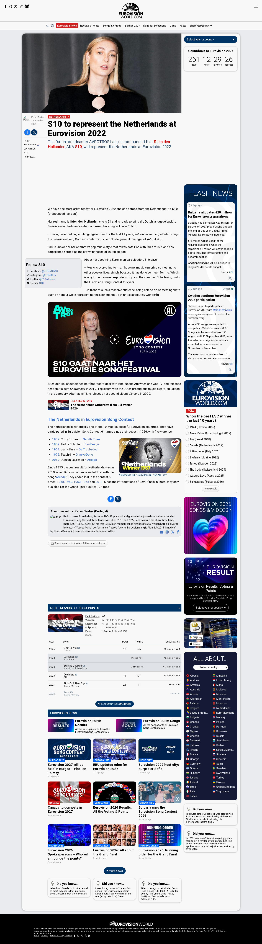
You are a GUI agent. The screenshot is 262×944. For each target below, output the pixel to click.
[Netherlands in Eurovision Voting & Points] (65, 623)
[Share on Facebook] (27, 132)
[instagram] (166, 532)
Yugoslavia (222, 791)
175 (139, 649)
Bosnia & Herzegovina (199, 712)
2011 (99, 482)
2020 (52, 693)
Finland (193, 749)
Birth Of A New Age (75, 684)
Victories (89, 620)
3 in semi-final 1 (172, 649)
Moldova (221, 689)
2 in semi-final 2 (172, 658)
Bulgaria (194, 717)
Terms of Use (56, 936)
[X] (171, 532)
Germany (195, 763)
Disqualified (137, 658)
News (67, 25)
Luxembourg (223, 680)
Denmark (194, 740)
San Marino (223, 740)
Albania (194, 675)
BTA (231, 272)
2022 (52, 675)
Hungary (194, 773)
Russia (220, 735)
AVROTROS (29, 149)
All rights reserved (42, 933)
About (36, 936)
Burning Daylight (76, 667)
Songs (112, 25)
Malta (219, 685)
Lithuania (221, 675)
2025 (52, 649)
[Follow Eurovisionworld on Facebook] (6, 6)
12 (124, 649)
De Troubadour (89, 449)
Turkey (220, 777)
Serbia (220, 745)
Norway (220, 717)
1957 (55, 439)
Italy (192, 791)
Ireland (193, 782)
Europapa (69, 658)
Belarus (194, 703)
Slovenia (221, 759)
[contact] (160, 532)
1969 (55, 449)
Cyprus (193, 731)
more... (88, 635)
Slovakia (221, 754)
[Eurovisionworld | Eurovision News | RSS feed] (89, 936)
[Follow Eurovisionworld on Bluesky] (27, 6)
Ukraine (220, 782)
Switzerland (223, 773)
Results (89, 25)
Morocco (221, 703)
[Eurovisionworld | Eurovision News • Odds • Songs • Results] (131, 11)
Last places (91, 623)
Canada (194, 722)
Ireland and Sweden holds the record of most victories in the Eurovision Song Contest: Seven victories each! (69, 888)
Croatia (194, 726)
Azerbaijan (195, 698)
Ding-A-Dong (84, 454)
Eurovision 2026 (210, 507)
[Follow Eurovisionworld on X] (16, 6)
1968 (85, 482)
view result (211, 488)
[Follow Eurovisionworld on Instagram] (10, 6)
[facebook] (177, 532)
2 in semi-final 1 (172, 676)
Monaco (221, 694)
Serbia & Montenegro (226, 749)
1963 (77, 482)
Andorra (194, 680)
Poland (220, 722)
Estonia (194, 745)
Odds (173, 25)
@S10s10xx (49, 275)
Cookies (68, 936)
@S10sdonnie (47, 279)
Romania (221, 731)
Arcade (92, 459)
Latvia (193, 796)
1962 (68, 482)
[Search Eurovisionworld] (47, 25)
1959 (55, 444)
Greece (193, 768)
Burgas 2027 (132, 25)
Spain (219, 763)
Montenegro (223, 698)
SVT (231, 364)
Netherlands (30, 144)
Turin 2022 (29, 157)
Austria (193, 694)
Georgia (194, 759)
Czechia (194, 735)
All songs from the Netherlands (114, 704)
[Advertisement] (114, 178)
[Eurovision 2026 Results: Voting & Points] (210, 571)
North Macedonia (225, 712)
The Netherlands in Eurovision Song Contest (91, 419)
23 (124, 684)
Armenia (194, 685)
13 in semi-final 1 (171, 667)
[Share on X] (34, 132)
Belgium (194, 708)
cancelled (175, 693)
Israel (192, 786)
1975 (55, 454)
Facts (183, 25)
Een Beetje (92, 444)
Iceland (193, 777)
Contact (44, 936)
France (193, 754)
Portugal (221, 726)
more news (115, 871)
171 (139, 675)
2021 (52, 684)
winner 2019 (174, 685)
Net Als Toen (91, 439)
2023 (52, 667)
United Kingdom (225, 786)
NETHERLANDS (57, 116)
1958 (60, 482)
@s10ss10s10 (50, 271)
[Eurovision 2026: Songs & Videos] (210, 533)
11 (124, 675)
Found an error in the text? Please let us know (79, 543)
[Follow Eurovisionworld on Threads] (21, 6)
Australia (194, 689)
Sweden (226, 289)
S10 (26, 152)
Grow (71, 693)
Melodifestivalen (222, 310)
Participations (92, 616)
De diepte (69, 676)
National (154, 25)
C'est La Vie (70, 649)
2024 (52, 658)
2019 (55, 459)
